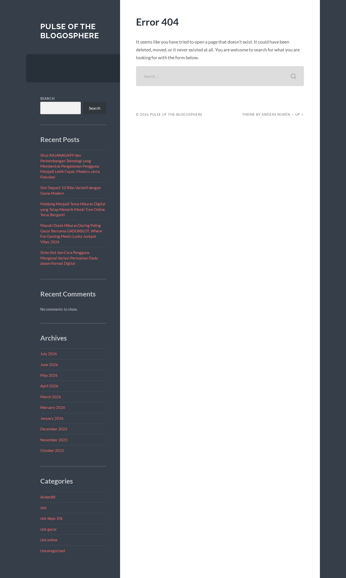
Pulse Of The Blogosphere (69, 31)
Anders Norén (276, 114)
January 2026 (52, 418)
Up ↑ (299, 114)
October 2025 (52, 450)
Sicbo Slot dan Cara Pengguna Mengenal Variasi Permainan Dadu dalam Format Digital (69, 258)
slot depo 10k (51, 518)
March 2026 (50, 396)
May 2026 (49, 375)
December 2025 (53, 429)
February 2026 (52, 407)
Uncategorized (52, 550)
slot (43, 507)
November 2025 (54, 439)
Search (47, 98)
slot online (48, 539)
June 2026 (49, 364)
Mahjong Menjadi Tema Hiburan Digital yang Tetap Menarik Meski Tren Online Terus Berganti (72, 209)
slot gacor (48, 529)
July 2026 (48, 353)
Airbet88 (47, 497)
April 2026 (49, 386)
